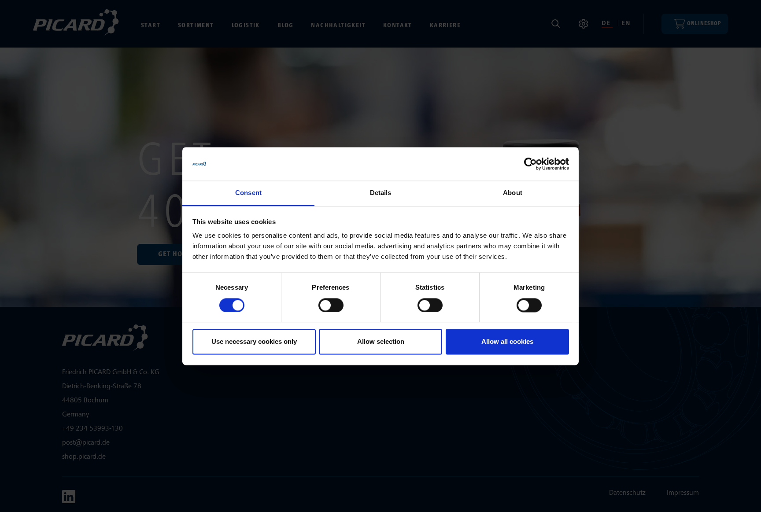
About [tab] (512, 193)
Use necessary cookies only (254, 342)
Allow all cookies (507, 342)
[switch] (331, 305)
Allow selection (380, 342)
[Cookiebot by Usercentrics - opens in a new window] (530, 163)
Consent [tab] (248, 193)
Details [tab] (381, 193)
